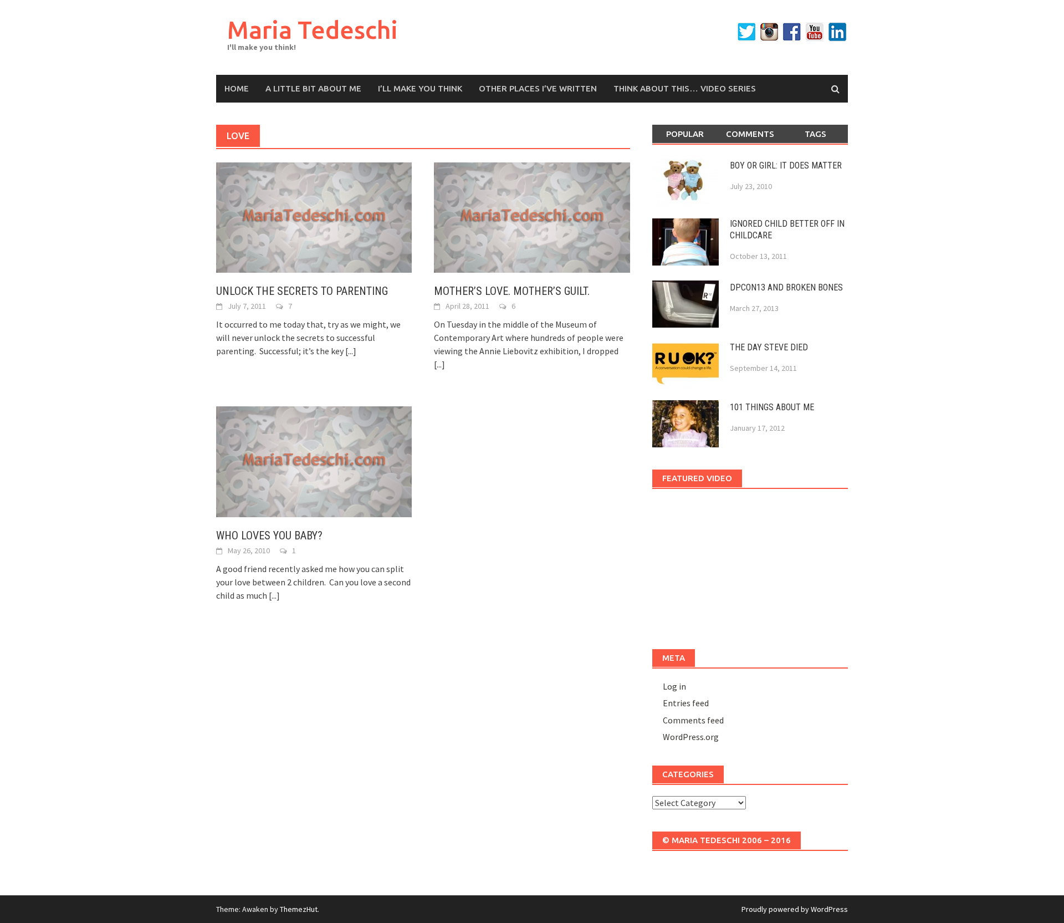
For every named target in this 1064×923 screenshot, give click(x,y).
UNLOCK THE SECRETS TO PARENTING (302, 291)
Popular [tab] (685, 134)
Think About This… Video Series (684, 88)
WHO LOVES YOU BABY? (269, 535)
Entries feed (686, 702)
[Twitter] (746, 32)
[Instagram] (769, 32)
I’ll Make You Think (420, 88)
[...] (350, 350)
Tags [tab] (815, 134)
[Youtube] (814, 32)
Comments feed (693, 720)
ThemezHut (299, 909)
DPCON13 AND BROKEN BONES (786, 287)
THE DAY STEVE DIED (769, 347)
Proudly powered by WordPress (794, 909)
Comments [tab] (750, 134)
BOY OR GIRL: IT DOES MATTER (786, 165)
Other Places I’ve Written (538, 88)
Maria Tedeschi (312, 29)
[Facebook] (792, 32)
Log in (674, 686)
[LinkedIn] (837, 32)
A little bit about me (313, 88)
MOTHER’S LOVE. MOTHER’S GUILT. (512, 291)
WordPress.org (691, 736)
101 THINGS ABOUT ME (772, 407)
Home (236, 88)
